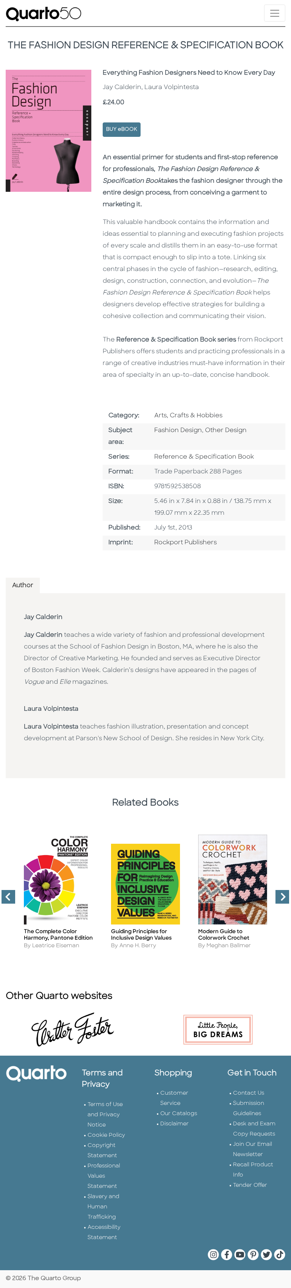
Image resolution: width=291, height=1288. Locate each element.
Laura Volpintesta (51, 709)
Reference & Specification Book (204, 457)
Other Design (226, 431)
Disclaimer (174, 1124)
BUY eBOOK (121, 129)
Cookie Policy (106, 1135)
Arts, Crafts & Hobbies (188, 416)
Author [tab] (22, 586)
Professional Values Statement (104, 1176)
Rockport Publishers (185, 543)
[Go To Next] (279, 900)
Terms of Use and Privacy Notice (105, 1115)
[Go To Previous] (5, 900)
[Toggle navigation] (274, 13)
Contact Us (248, 1093)
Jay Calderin (43, 617)
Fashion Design (178, 431)
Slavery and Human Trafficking (103, 1207)
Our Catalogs (178, 1114)
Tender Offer (250, 1185)
